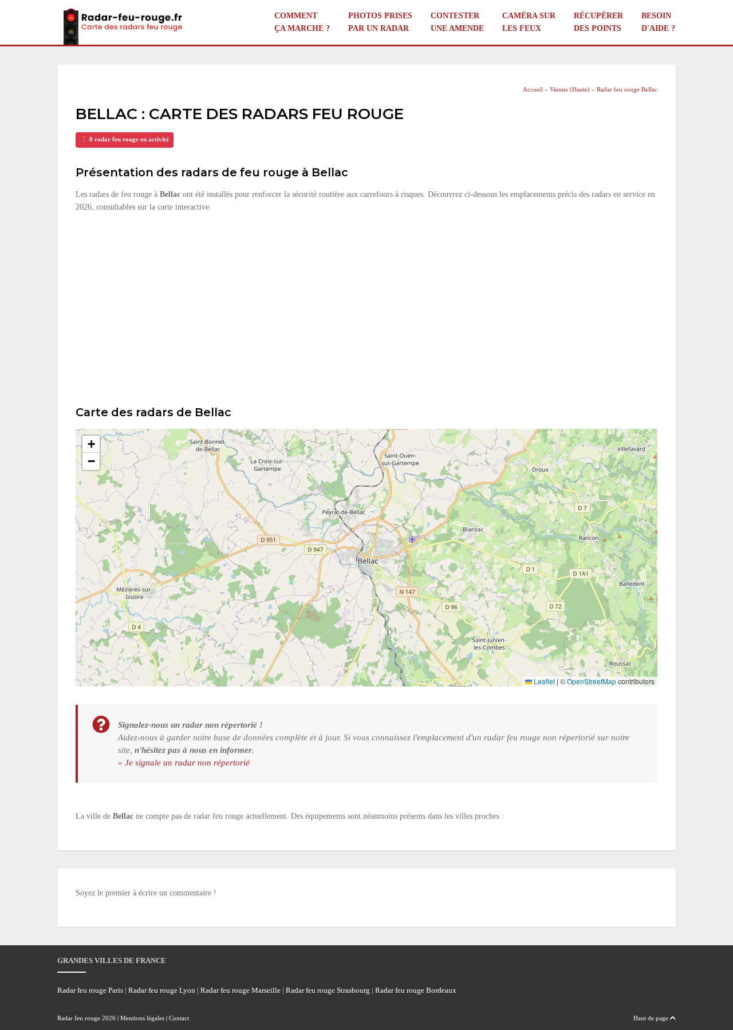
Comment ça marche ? (302, 22)
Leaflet (543, 681)
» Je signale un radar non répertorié (184, 762)
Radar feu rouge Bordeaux (415, 990)
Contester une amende (457, 22)
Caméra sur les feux (528, 22)
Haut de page (651, 1018)
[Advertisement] (366, 307)
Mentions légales (142, 1018)
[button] (91, 444)
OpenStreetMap (591, 681)
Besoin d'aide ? (658, 22)
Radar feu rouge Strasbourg (328, 990)
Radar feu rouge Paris (90, 990)
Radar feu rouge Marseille (240, 990)
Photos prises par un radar (380, 22)
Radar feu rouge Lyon (161, 990)
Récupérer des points (598, 22)
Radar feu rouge (78, 1018)
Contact (179, 1018)
